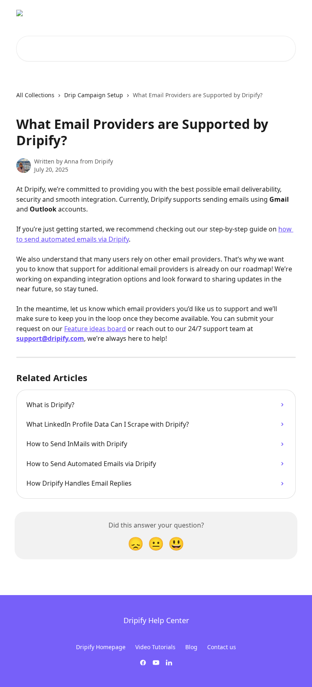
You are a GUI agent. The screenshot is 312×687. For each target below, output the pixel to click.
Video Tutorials (155, 647)
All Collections (35, 95)
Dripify (281, 13)
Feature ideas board (95, 328)
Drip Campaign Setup (93, 95)
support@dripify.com (50, 338)
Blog (191, 647)
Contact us (221, 647)
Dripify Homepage (101, 647)
